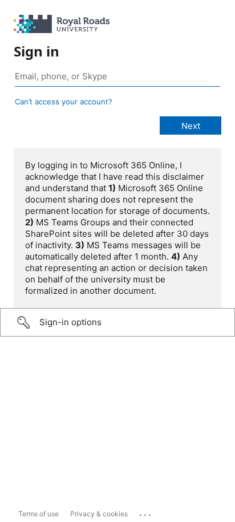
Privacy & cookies (99, 513)
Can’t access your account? (63, 101)
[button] (117, 322)
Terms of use (38, 513)
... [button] (146, 512)
